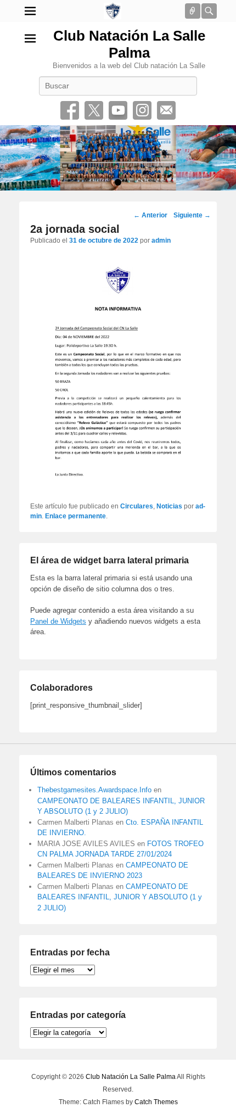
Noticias (169, 506)
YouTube (118, 110)
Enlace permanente (75, 516)
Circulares (136, 506)
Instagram (142, 110)
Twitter (94, 110)
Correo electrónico (166, 110)
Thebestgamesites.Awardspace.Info (94, 790)
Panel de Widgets (58, 621)
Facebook (69, 110)
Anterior (150, 215)
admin (161, 240)
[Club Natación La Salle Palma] (112, 11)
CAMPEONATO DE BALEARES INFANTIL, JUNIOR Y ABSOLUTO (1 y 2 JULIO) (119, 897)
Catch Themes (156, 1102)
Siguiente (192, 215)
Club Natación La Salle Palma (129, 44)
